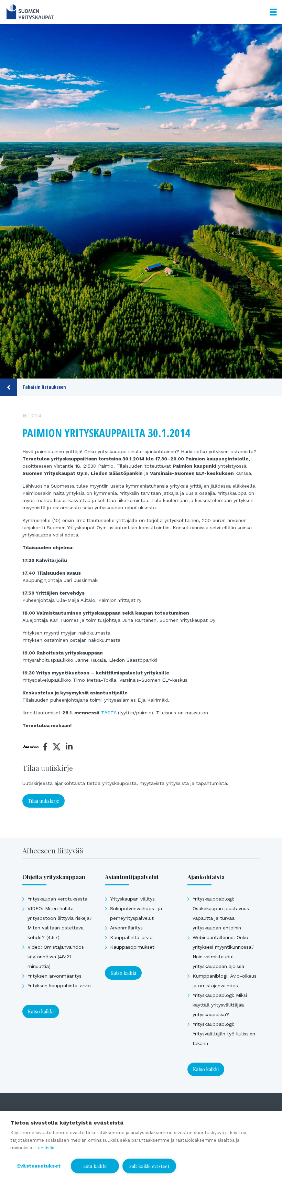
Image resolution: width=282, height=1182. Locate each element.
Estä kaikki (95, 1166)
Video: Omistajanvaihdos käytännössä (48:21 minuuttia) (56, 956)
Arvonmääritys (126, 927)
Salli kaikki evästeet (149, 1166)
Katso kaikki (41, 1011)
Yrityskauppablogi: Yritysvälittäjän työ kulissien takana (224, 1033)
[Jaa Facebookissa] (45, 746)
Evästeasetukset (39, 1166)
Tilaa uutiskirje (43, 801)
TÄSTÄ (108, 712)
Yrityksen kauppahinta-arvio (59, 985)
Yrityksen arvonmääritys (55, 976)
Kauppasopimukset (132, 947)
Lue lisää (44, 1147)
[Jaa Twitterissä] (56, 747)
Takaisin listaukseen (44, 387)
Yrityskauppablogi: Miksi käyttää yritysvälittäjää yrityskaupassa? (220, 1004)
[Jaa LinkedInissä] (69, 746)
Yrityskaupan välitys (132, 899)
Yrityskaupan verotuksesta (57, 899)
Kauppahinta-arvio (131, 937)
